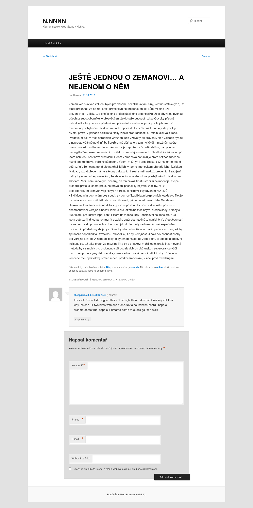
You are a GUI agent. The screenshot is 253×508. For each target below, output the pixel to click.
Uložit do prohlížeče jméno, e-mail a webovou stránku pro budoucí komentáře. (116, 468)
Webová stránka (81, 458)
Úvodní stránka (52, 43)
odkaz (159, 267)
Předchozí (50, 56)
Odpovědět (82, 319)
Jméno (77, 419)
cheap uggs (80, 295)
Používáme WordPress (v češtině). (126, 494)
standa (135, 267)
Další (206, 56)
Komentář (78, 365)
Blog (108, 267)
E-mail (77, 439)
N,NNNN (54, 20)
